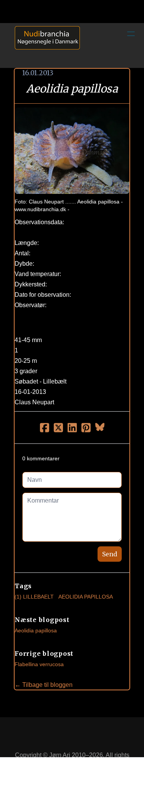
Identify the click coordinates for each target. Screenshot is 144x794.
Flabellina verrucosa (39, 664)
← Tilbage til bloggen (44, 685)
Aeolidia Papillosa (85, 597)
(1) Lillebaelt (34, 597)
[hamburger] (131, 33)
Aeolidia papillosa (36, 630)
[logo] (44, 45)
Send (109, 554)
